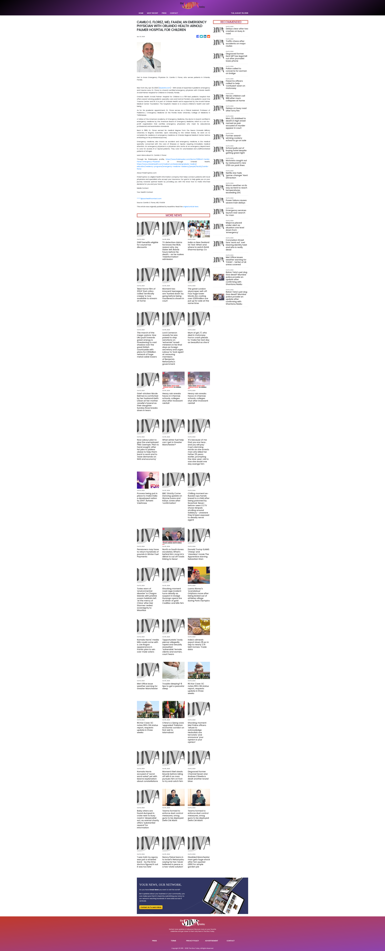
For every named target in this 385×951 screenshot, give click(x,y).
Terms (173, 941)
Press (154, 941)
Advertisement (211, 941)
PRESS (164, 13)
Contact (231, 941)
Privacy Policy (192, 941)
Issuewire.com (164, 88)
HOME (141, 13)
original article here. (191, 206)
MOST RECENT (152, 13)
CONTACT (174, 13)
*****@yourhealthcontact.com (149, 198)
